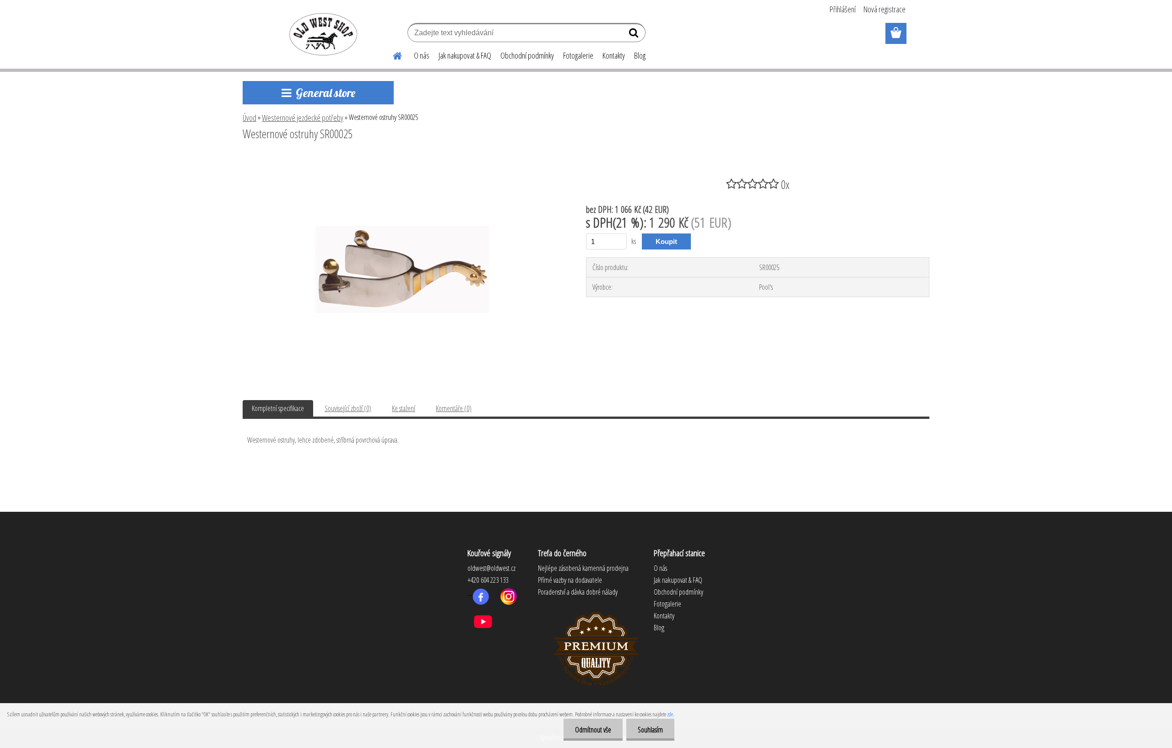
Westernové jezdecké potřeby (302, 117)
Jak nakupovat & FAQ (465, 55)
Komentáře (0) (454, 408)
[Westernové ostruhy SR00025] (402, 159)
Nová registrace (884, 9)
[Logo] (322, 34)
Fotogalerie (578, 55)
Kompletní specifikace (278, 408)
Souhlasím (650, 730)
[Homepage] (392, 54)
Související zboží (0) (348, 408)
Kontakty (613, 55)
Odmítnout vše (593, 730)
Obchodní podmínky (527, 55)
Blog (640, 55)
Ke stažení (403, 408)
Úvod (249, 117)
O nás (421, 55)
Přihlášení (843, 9)
